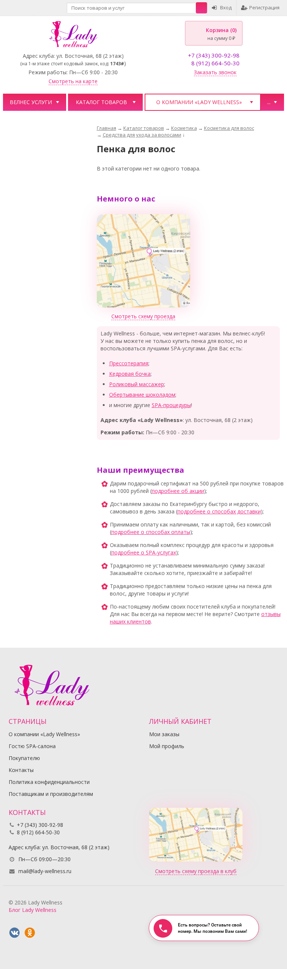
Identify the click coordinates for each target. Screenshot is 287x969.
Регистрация (264, 7)
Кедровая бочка (130, 373)
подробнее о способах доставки (219, 511)
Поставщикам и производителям (51, 793)
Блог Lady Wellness (32, 909)
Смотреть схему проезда (143, 316)
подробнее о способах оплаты (150, 531)
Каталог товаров (101, 102)
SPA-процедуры (171, 405)
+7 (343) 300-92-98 (214, 55)
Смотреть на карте (73, 81)
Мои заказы (164, 734)
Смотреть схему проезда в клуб (196, 871)
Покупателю (24, 758)
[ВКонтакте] (15, 933)
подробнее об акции (178, 490)
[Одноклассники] (30, 933)
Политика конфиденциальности (49, 781)
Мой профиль (166, 746)
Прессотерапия (128, 363)
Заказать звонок (215, 72)
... (269, 102)
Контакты (21, 769)
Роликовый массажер (136, 384)
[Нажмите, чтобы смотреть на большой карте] (143, 260)
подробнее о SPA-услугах (143, 552)
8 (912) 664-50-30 (215, 63)
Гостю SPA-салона (32, 746)
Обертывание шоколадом (142, 394)
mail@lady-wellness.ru (44, 871)
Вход (226, 7)
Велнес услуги (31, 102)
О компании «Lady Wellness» (199, 102)
